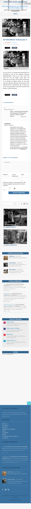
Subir (29, 403)
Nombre (5, 174)
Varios (4, 434)
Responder (23, 116)
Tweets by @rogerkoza (8, 354)
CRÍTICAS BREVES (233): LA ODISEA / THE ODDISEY (14, 305)
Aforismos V (14, 42)
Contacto (5, 438)
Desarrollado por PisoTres (15, 500)
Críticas (4, 424)
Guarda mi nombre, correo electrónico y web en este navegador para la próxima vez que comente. (14, 184)
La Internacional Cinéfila (10, 436)
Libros (4, 431)
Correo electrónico (15, 175)
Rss (27, 204)
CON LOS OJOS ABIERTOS (15, 2)
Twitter (24, 204)
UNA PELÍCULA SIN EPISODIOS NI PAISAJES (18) (13, 294)
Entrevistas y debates (8, 429)
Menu (15, 14)
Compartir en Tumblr (14, 48)
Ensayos (4, 427)
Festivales (5, 425)
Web (22, 174)
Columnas (5, 432)
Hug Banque (7, 293)
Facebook (22, 204)
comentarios (16, 44)
